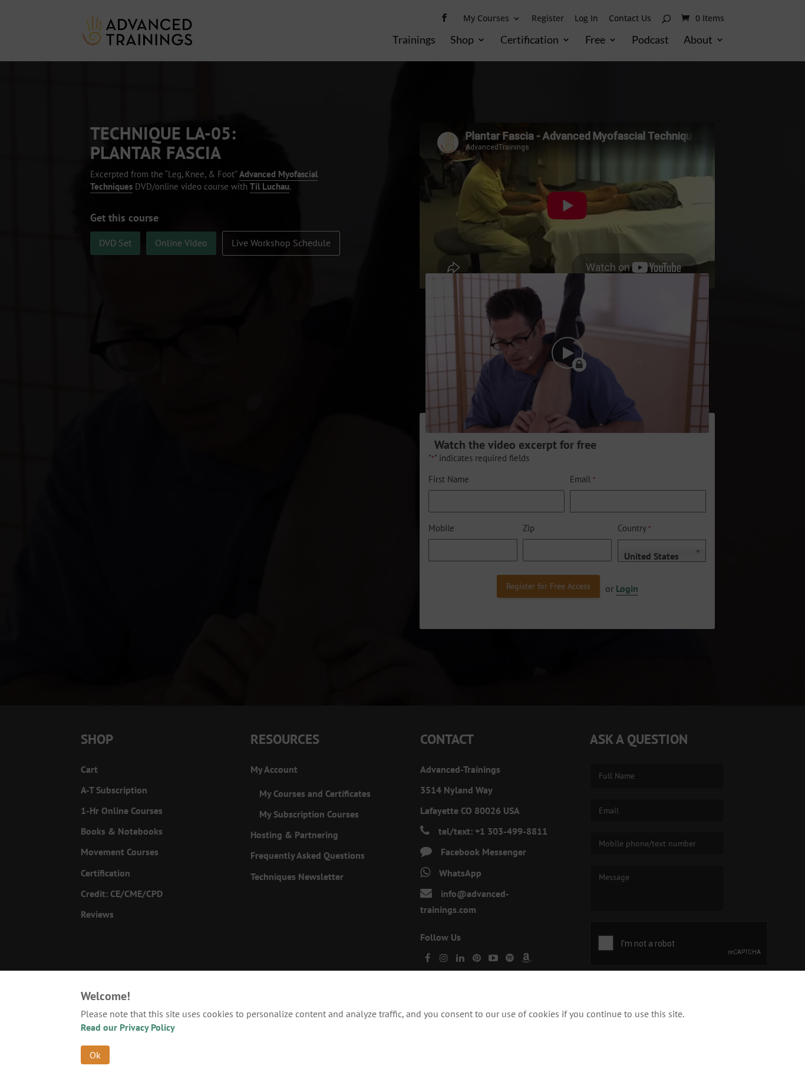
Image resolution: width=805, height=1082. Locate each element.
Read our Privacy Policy (128, 1027)
